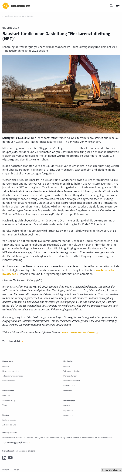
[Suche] (111, 5)
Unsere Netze (7, 361)
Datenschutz (68, 415)
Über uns (6, 395)
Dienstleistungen (70, 376)
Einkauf (66, 405)
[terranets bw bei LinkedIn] (4, 457)
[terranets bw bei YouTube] (10, 457)
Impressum (68, 410)
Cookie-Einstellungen (111, 470)
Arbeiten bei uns (9, 425)
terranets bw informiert (24, 15)
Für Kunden (68, 361)
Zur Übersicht (11, 341)
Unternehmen (8, 390)
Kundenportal (69, 385)
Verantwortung (8, 400)
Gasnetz (5, 366)
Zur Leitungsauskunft (14, 442)
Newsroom (67, 390)
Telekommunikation (71, 371)
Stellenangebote (9, 420)
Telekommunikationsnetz (12, 376)
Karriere (5, 414)
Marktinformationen (71, 380)
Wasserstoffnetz (8, 380)
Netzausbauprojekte (10, 371)
